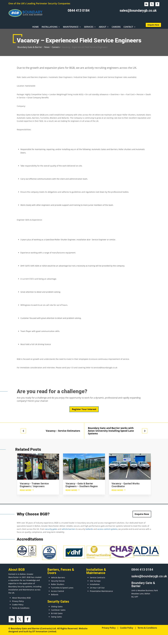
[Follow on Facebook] (157, 4)
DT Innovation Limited (44, 631)
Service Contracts (97, 577)
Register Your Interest (84, 409)
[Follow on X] (152, 4)
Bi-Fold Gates (57, 613)
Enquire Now (142, 514)
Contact (128, 27)
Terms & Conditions (20, 608)
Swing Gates (56, 616)
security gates (51, 529)
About (102, 27)
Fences (66, 570)
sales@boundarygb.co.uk (138, 10)
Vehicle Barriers (58, 577)
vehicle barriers (68, 529)
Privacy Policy (18, 601)
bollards (89, 529)
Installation (95, 584)
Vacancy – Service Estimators (63, 430)
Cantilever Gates (58, 610)
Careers (116, 27)
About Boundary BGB (21, 598)
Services (88, 27)
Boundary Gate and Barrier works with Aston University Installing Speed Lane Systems (111, 431)
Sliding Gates (57, 606)
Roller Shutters (57, 584)
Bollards (54, 594)
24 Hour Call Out (97, 587)
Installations (49, 27)
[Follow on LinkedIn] (146, 4)
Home (35, 27)
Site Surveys (95, 581)
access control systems (107, 529)
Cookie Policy (17, 604)
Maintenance (70, 27)
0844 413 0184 (79, 10)
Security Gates (58, 601)
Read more (25, 490)
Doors (51, 573)
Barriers (53, 570)
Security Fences (58, 581)
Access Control (57, 591)
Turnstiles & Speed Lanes (62, 587)
